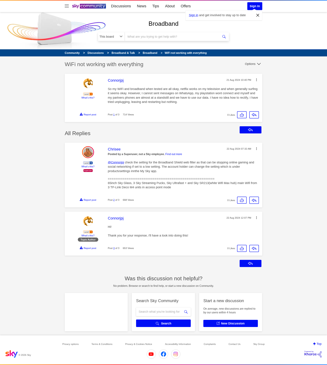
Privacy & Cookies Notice (138, 344)
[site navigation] (67, 6)
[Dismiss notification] (258, 15)
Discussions (121, 6)
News (141, 6)
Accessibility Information (178, 344)
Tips (155, 6)
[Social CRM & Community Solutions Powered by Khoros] (313, 354)
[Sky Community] (89, 6)
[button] (256, 79)
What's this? (88, 97)
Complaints (210, 344)
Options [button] (250, 64)
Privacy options (70, 344)
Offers (186, 6)
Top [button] (319, 344)
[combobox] (172, 36)
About (170, 6)
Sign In (255, 6)
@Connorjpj (116, 162)
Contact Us (234, 344)
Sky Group (259, 344)
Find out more (173, 154)
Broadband (163, 23)
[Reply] (254, 114)
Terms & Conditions (101, 344)
